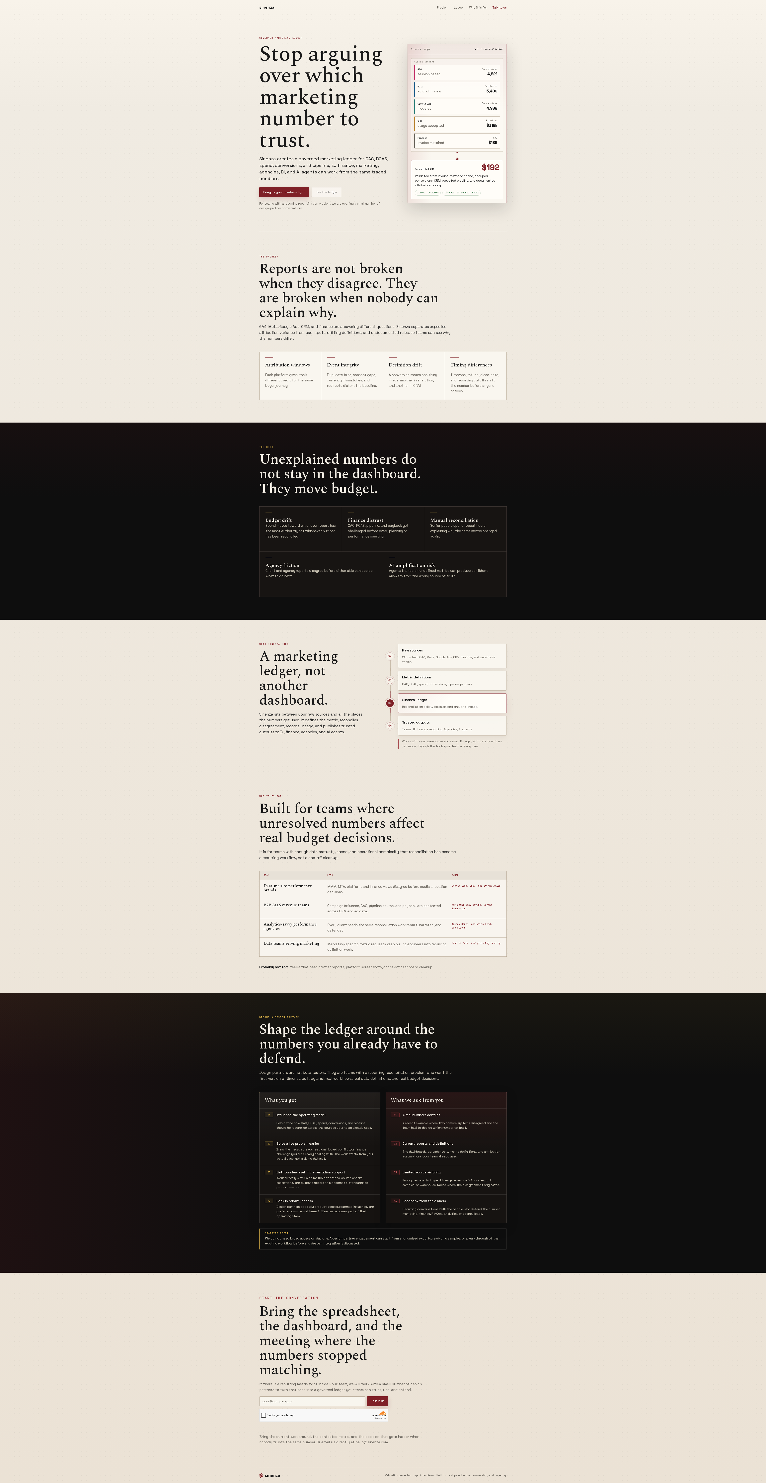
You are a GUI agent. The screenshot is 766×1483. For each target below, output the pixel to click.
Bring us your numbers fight (284, 192)
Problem (442, 7)
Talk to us (377, 1401)
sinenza (266, 7)
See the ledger (327, 192)
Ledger (459, 7)
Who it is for (478, 7)
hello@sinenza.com (371, 1442)
